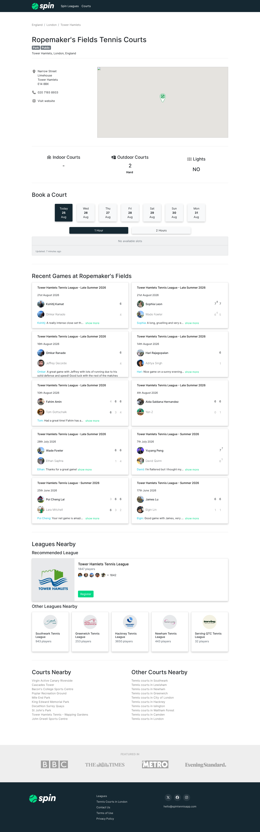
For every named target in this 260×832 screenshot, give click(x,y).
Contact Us (103, 807)
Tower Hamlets (70, 25)
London (52, 25)
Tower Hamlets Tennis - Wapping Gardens (60, 714)
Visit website (46, 101)
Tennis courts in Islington (148, 706)
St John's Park (41, 710)
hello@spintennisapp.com (180, 806)
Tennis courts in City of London (152, 697)
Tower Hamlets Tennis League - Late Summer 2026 (71, 287)
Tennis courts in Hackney (148, 702)
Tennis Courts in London (111, 801)
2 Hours (161, 230)
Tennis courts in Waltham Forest (152, 710)
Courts (86, 6)
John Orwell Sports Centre (50, 719)
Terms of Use (104, 813)
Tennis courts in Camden (148, 714)
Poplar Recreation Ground (49, 693)
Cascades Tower (43, 685)
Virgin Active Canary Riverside (52, 680)
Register (85, 594)
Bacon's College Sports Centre (52, 689)
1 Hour (98, 230)
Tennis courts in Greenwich (149, 693)
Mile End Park (41, 697)
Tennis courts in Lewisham (149, 685)
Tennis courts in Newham (148, 689)
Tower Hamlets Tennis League (103, 564)
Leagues (101, 796)
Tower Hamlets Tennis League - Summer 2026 (168, 434)
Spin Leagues (70, 6)
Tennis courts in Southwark (149, 680)
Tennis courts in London (147, 719)
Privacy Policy (105, 818)
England (37, 25)
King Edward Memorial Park (50, 702)
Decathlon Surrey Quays (48, 706)
